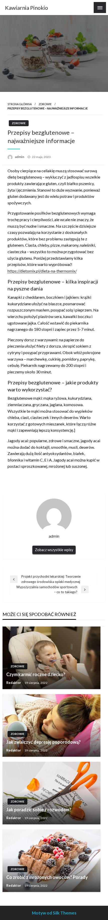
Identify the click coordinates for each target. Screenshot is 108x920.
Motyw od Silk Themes (54, 912)
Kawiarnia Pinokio (26, 8)
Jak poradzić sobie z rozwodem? (38, 809)
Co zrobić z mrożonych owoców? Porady (47, 877)
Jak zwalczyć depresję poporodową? (43, 742)
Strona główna (20, 104)
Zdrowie (45, 104)
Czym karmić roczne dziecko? (35, 674)
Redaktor (14, 683)
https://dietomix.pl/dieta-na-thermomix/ (42, 270)
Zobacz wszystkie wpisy (54, 550)
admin (20, 157)
